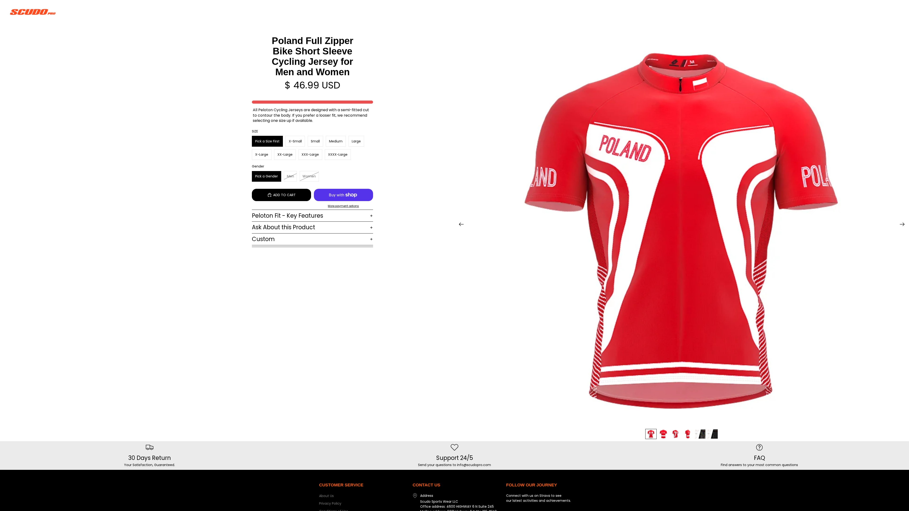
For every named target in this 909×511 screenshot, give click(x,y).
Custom (263, 239)
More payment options (343, 206)
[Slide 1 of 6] (651, 434)
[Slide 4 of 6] (688, 434)
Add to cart (284, 195)
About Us (326, 495)
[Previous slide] (459, 225)
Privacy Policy (330, 503)
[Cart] (894, 12)
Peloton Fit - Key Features (287, 216)
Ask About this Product (283, 227)
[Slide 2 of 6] (663, 434)
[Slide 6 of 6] (712, 434)
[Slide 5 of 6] (700, 434)
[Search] (874, 12)
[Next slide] (903, 225)
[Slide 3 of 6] (675, 434)
